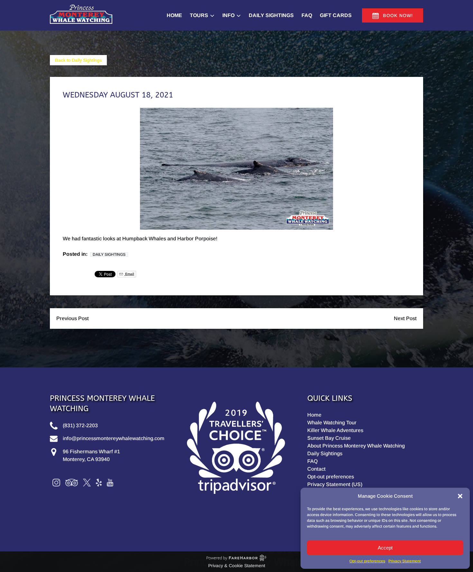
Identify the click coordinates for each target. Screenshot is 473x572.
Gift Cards (336, 15)
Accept (385, 547)
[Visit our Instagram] (56, 482)
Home (174, 15)
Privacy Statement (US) (334, 484)
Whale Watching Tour (332, 422)
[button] (460, 496)
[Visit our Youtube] (110, 482)
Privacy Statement (404, 561)
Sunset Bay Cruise (329, 438)
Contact (316, 469)
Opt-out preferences (367, 561)
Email (129, 274)
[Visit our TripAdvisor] (71, 482)
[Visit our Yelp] (99, 482)
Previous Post (72, 318)
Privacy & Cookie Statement (236, 565)
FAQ (306, 15)
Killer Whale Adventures (335, 430)
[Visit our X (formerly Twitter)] (87, 482)
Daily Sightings (271, 15)
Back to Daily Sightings (78, 60)
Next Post (405, 318)
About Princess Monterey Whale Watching (356, 445)
